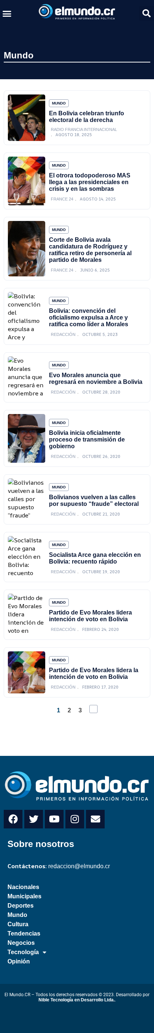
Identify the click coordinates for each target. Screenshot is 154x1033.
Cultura (17, 924)
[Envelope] (95, 819)
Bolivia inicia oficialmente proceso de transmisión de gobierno (87, 439)
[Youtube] (54, 819)
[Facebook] (13, 819)
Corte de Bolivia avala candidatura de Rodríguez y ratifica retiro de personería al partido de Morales (90, 250)
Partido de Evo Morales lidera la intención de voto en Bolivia (93, 673)
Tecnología (23, 952)
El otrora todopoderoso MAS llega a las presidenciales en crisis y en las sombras (89, 182)
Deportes (20, 905)
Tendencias (23, 933)
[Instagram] (74, 819)
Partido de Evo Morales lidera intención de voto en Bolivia (90, 615)
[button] (7, 13)
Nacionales (23, 887)
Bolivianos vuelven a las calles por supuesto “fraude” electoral (94, 500)
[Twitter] (33, 819)
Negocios (21, 943)
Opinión (18, 961)
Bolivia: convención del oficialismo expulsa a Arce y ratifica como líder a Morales (88, 317)
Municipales (24, 896)
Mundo (19, 55)
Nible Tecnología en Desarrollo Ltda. (76, 999)
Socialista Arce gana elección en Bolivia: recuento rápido (95, 558)
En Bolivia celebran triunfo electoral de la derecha (86, 116)
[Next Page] (93, 709)
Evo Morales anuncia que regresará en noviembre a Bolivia (95, 378)
